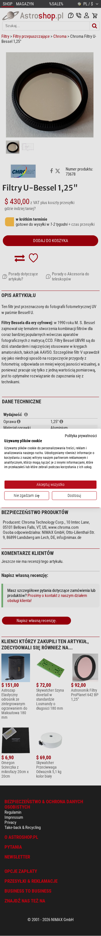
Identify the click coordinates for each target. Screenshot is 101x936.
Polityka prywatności (81, 435)
